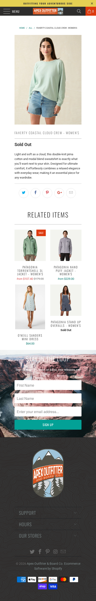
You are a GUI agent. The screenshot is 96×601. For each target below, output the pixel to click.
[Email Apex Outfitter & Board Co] (63, 552)
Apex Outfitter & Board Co (45, 563)
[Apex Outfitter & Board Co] (48, 11)
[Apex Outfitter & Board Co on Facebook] (40, 552)
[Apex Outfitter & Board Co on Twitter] (32, 552)
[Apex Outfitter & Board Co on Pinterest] (47, 552)
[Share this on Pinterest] (47, 193)
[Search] (81, 11)
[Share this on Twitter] (24, 193)
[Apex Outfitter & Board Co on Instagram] (55, 552)
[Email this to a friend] (71, 193)
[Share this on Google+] (59, 193)
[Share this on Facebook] (35, 193)
